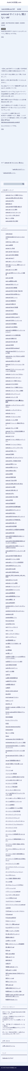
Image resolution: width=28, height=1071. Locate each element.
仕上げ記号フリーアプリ (12, 927)
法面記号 (8, 963)
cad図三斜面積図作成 (12, 678)
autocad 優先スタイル (12, 467)
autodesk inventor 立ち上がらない (15, 611)
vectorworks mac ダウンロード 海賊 (15, 742)
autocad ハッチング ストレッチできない (15, 405)
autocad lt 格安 (10, 345)
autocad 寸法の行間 (11, 480)
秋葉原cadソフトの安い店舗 (13, 991)
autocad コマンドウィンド (13, 394)
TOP (8, 9)
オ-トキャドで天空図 (11, 783)
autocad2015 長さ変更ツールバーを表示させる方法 (15, 546)
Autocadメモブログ (7, 1058)
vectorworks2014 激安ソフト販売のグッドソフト (15, 746)
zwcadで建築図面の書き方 (13, 760)
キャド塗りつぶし (11, 875)
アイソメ (8, 767)
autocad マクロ (10, 436)
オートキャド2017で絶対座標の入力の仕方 (15, 854)
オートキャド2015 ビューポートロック (15, 849)
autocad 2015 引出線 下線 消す (14, 291)
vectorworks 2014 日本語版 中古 (14, 739)
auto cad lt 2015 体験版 (12, 255)
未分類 (3, 28)
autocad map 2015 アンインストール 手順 (15, 352)
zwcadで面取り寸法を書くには (14, 763)
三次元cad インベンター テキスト (15, 911)
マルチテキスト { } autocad (13, 901)
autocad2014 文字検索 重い (13, 519)
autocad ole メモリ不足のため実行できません (15, 357)
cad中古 (8, 674)
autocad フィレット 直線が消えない (15, 424)
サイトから (15, 162)
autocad (7, 162)
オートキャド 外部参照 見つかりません (15, 835)
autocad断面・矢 (10, 599)
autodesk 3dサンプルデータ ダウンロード (15, 606)
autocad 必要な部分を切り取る (14, 198)
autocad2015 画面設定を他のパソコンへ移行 (15, 537)
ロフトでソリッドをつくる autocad (15, 904)
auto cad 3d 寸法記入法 (12, 251)
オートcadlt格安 (10, 804)
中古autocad (9, 914)
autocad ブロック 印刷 (12, 428)
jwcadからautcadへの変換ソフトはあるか (15, 708)
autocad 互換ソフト (11, 451)
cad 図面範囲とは (10, 640)
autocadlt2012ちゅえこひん (13, 565)
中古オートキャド (11, 921)
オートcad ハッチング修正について (15, 798)
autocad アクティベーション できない (15, 365)
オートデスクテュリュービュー (14, 872)
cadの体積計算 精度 (11, 664)
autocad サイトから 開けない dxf (15, 401)
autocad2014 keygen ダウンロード (15, 516)
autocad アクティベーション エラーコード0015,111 (15, 370)
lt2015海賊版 (9, 717)
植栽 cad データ (10, 957)
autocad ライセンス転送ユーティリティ (15, 440)
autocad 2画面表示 (11, 300)
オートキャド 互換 (11, 831)
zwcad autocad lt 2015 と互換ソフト (15, 756)
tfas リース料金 (10, 218)
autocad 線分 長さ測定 (12, 221)
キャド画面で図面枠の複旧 (13, 878)
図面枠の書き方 (10, 937)
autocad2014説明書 (11, 526)
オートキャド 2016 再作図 (13, 811)
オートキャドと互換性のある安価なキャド (16, 859)
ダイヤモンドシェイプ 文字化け (14, 885)
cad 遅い (8, 646)
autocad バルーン (10, 413)
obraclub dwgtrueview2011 (13, 726)
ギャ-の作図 (9, 881)
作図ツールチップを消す (12, 930)
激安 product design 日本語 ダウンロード (15, 974)
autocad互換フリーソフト (13, 589)
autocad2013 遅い (11, 513)
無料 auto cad (9, 985)
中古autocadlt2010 (11, 917)
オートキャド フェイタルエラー (14, 824)
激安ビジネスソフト (11, 981)
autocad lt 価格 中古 (11, 338)
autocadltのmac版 (10, 569)
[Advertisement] (14, 52)
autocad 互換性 (10, 454)
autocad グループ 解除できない (14, 195)
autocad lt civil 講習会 (12, 327)
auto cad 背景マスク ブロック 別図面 (15, 273)
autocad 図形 (9, 474)
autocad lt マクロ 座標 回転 (13, 335)
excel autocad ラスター (12, 697)
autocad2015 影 (10, 533)
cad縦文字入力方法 (11, 681)
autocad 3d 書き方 (11, 304)
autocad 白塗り (10, 201)
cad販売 (8, 687)
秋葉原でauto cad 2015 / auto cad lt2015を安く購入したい (15, 995)
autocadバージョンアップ (13, 586)
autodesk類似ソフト (11, 617)
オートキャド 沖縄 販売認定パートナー (15, 839)
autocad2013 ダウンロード (13, 510)
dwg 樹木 (8, 694)
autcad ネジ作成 (10, 248)
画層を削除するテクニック (13, 988)
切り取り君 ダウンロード (13, 934)
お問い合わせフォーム (8, 1046)
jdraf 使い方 (9, 704)
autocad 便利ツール (11, 464)
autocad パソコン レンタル (13, 416)
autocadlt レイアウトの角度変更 (14, 562)
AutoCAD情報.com (14, 2)
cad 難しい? (9, 653)
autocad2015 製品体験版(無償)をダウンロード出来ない (15, 541)
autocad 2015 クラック (12, 284)
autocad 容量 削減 (11, 477)
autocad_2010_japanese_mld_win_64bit (15, 576)
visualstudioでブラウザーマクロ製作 (15, 751)
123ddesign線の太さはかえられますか (15, 237)
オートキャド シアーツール (13, 814)
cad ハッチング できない (12, 633)
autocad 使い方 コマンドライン (14, 457)
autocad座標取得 (10, 593)
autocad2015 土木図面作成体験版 (15, 529)
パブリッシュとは (11, 888)
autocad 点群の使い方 (12, 490)
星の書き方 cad (10, 947)
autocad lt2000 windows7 (13, 348)
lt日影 (7, 723)
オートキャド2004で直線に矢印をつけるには (15, 844)
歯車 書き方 (9, 203)
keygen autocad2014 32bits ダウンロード (15, 712)
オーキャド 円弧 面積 (11, 786)
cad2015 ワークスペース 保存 (14, 661)
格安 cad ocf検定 (10, 953)
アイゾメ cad (9, 770)
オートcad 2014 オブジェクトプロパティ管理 (15, 794)
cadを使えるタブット (19, 169)
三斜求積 (8, 908)
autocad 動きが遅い (11, 470)
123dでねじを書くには (12, 242)
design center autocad (12, 691)
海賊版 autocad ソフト (12, 967)
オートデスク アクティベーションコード (15, 867)
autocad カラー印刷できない (14, 380)
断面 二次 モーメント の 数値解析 (15, 944)
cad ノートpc (9, 630)
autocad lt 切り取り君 (12, 341)
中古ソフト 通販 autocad (12, 924)
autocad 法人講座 (10, 487)
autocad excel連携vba (12, 314)
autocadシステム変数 (12, 583)
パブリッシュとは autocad (13, 891)
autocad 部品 (9, 500)
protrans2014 (9, 729)
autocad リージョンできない (14, 444)
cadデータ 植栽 (10, 671)
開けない (21, 162)
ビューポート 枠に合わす (13, 215)
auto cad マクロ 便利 (11, 209)
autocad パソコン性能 (12, 420)
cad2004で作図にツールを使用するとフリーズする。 (15, 657)
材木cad (8, 950)
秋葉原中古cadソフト (12, 999)
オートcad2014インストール (14, 801)
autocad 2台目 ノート (9, 173)
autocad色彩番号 (10, 603)
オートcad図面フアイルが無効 (14, 808)
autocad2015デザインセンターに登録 (15, 551)
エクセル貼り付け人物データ (14, 780)
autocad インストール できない (14, 374)
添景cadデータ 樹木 (11, 970)
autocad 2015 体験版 (11, 287)
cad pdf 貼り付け (10, 624)
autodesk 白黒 (9, 614)
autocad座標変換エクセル (13, 596)
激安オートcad (10, 978)
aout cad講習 (9, 245)
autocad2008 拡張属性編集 (13, 506)
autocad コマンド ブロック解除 (14, 390)
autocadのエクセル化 (12, 580)
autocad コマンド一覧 (12, 397)
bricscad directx (10, 620)
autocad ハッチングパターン (14, 410)
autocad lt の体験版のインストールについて (15, 331)
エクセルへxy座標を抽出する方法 (15, 777)
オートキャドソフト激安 (12, 863)
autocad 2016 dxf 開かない (13, 294)
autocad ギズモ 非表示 (12, 384)
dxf (10, 162)
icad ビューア (9, 700)
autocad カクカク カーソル (13, 212)
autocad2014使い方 (11, 523)
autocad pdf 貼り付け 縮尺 (13, 361)
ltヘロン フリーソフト (12, 720)
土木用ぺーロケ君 (11, 940)
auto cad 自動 (9, 278)
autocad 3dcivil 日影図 (12, 307)
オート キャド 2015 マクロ (13, 790)
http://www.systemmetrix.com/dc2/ (10, 122)
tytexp (7, 736)
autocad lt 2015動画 (11, 323)
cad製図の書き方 (10, 684)
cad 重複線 (9, 650)
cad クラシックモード (12, 627)
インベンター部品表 (11, 773)
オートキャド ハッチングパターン (15, 821)
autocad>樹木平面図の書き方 (14, 206)
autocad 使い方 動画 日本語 (13, 460)
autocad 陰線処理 (10, 503)
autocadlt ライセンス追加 (13, 559)
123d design (9, 233)
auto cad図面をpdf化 (11, 281)
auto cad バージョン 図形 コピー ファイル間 (15, 265)
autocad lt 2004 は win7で (13, 317)
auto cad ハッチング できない (14, 261)
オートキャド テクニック (13, 817)
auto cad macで (10, 258)
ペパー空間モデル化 (11, 898)
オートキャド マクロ (11, 827)
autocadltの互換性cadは (12, 572)
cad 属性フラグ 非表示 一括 (13, 643)
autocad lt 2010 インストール (14, 320)
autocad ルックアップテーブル (14, 447)
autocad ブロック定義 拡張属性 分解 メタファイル (15, 432)
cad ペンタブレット (11, 637)
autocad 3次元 (10, 310)
